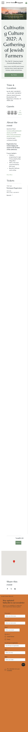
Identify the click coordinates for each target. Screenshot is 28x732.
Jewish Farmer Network (7, 596)
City (6, 649)
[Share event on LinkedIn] (15, 588)
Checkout (18, 542)
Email (6, 627)
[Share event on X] (11, 588)
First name (8, 613)
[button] (26, 3)
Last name (8, 620)
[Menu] (3, 2)
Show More (9, 174)
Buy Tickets (14, 75)
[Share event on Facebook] (7, 588)
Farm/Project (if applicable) (11, 643)
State (6, 656)
